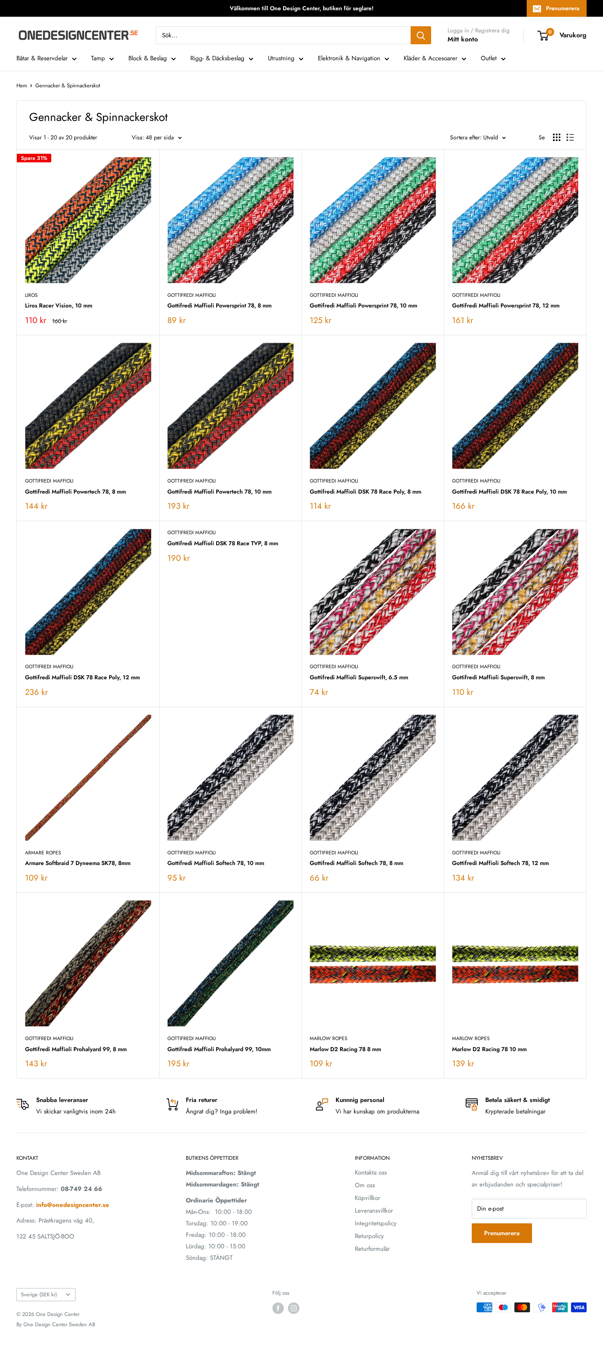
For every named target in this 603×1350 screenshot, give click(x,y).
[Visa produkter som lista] (570, 137)
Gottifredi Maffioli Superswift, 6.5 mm (359, 677)
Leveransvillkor (374, 1210)
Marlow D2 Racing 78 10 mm (489, 1049)
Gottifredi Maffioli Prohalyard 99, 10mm (219, 1049)
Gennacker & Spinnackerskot (67, 85)
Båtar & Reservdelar (42, 58)
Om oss (365, 1185)
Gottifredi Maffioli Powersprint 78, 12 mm (506, 305)
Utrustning (281, 58)
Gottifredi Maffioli (191, 295)
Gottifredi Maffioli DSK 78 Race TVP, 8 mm (222, 543)
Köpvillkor (367, 1197)
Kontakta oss (371, 1172)
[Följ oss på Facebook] (278, 1308)
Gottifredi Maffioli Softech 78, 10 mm (215, 863)
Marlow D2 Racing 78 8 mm (345, 1049)
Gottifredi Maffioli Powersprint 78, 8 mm (219, 305)
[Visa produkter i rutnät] (556, 137)
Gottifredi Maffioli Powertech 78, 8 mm (75, 491)
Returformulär (372, 1248)
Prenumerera (562, 8)
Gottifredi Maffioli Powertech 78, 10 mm (219, 491)
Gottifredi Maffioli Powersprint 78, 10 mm (363, 305)
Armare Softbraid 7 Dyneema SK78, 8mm (77, 863)
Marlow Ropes (328, 1038)
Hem (21, 85)
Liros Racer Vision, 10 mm (58, 305)
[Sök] (421, 35)
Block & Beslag (147, 58)
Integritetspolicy (376, 1223)
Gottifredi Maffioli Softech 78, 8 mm (356, 863)
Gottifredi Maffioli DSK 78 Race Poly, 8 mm (365, 491)
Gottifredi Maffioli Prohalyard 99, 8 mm (76, 1049)
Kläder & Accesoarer (430, 58)
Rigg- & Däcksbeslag (217, 58)
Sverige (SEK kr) (39, 1294)
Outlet (489, 58)
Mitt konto (463, 39)
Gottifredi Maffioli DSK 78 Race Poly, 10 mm (509, 491)
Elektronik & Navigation (349, 58)
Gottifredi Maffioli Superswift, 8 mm (498, 677)
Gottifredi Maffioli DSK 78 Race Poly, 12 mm (82, 677)
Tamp (98, 58)
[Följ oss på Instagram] (293, 1308)
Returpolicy (369, 1236)
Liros (31, 295)
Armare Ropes (43, 852)
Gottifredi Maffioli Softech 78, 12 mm (500, 863)
